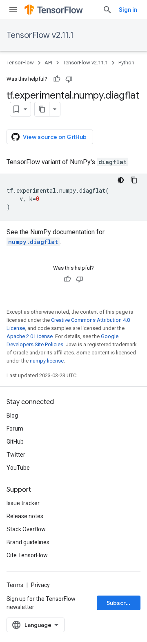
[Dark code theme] (120, 180)
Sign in (128, 10)
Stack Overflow (26, 529)
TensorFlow (20, 62)
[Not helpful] (69, 79)
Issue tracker (23, 503)
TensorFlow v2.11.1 (40, 35)
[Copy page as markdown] (42, 109)
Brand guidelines (28, 542)
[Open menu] (13, 10)
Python (126, 62)
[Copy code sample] (133, 180)
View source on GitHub (55, 137)
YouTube (18, 467)
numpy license (47, 361)
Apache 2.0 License (30, 336)
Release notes (25, 516)
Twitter (16, 454)
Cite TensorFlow (27, 555)
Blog (12, 415)
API (48, 62)
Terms (15, 585)
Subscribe (121, 603)
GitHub (15, 441)
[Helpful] (57, 79)
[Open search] (107, 10)
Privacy (40, 585)
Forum (15, 428)
